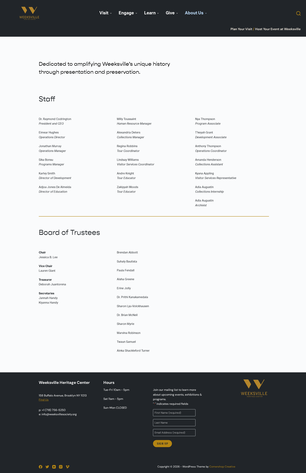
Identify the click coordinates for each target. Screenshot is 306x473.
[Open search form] (298, 13)
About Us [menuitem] (194, 13)
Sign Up (162, 443)
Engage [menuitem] (126, 13)
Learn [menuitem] (150, 13)
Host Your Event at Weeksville (278, 29)
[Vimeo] (67, 467)
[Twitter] (47, 467)
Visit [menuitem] (103, 13)
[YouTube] (54, 467)
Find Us (44, 400)
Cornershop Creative (222, 466)
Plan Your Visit (241, 29)
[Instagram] (61, 467)
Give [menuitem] (170, 13)
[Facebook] (40, 467)
